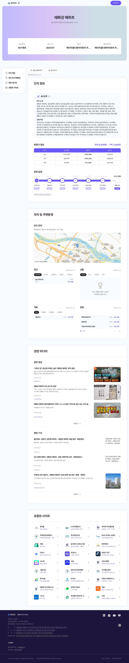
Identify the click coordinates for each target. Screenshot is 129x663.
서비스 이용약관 (106, 658)
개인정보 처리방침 (116, 658)
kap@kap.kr (21, 647)
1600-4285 (18, 650)
